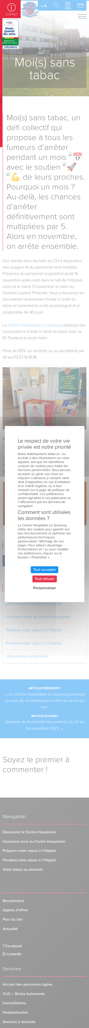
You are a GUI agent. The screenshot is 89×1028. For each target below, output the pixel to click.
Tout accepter (44, 569)
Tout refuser (44, 578)
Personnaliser (44, 588)
